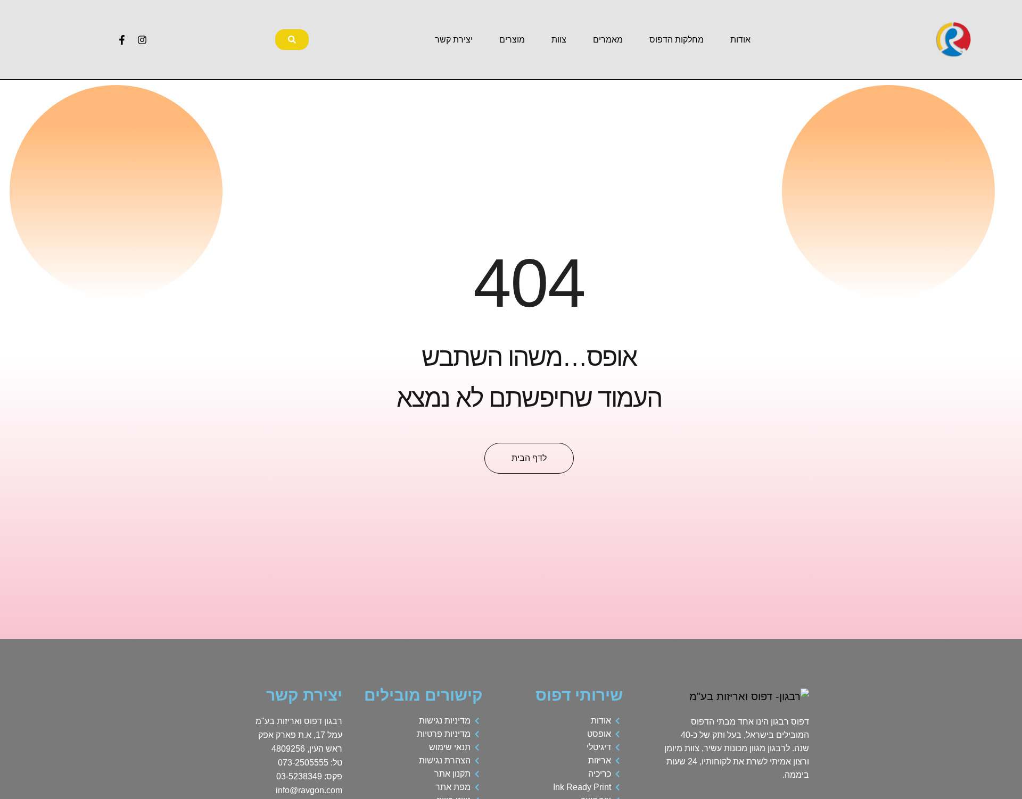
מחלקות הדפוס (676, 39)
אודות (740, 39)
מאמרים (608, 39)
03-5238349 (299, 776)
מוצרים (512, 39)
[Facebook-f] (122, 40)
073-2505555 (303, 762)
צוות (558, 39)
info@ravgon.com (309, 790)
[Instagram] (142, 40)
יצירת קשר (454, 39)
